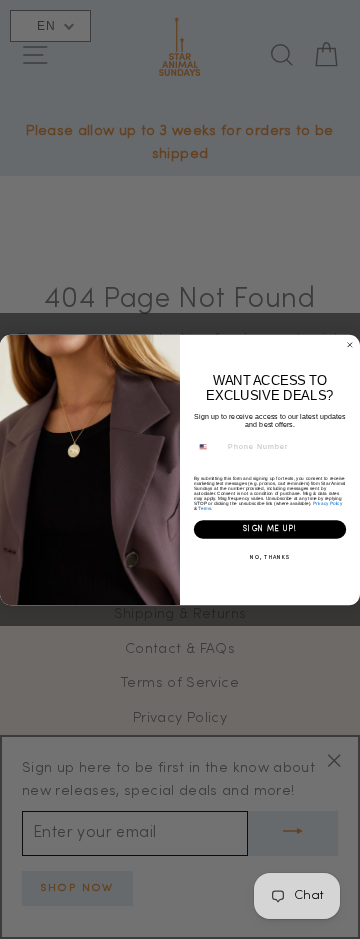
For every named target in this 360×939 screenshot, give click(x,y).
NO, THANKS (270, 557)
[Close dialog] (349, 344)
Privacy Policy (327, 502)
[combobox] (208, 447)
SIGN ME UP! (270, 528)
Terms (204, 507)
